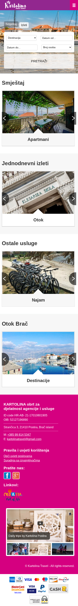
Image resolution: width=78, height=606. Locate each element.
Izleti (24, 25)
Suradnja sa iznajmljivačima (22, 460)
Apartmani (38, 139)
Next (72, 118)
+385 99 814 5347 (19, 434)
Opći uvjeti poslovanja (18, 456)
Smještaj (11, 24)
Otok (38, 219)
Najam (38, 300)
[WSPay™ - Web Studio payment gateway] (39, 603)
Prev (5, 118)
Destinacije (38, 380)
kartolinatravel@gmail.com (24, 439)
